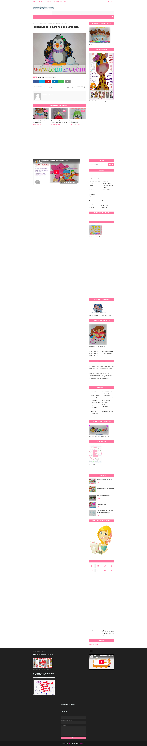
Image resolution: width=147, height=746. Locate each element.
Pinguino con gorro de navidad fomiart (76, 121)
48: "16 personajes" (94, 405)
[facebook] (106, 1)
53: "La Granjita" (106, 400)
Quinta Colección (93, 356)
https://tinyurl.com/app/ (95, 631)
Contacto (48, 1)
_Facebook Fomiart (94, 181)
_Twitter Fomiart (106, 183)
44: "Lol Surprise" (93, 413)
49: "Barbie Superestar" (105, 405)
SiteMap (104, 201)
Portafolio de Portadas (92, 204)
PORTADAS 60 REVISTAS (92, 189)
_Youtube (91, 185)
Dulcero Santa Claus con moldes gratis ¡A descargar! (59, 121)
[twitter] (109, 1)
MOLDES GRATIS (106, 190)
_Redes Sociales (106, 179)
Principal (35, 1)
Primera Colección (94, 351)
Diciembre (41, 77)
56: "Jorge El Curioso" (95, 395)
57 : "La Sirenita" (106, 395)
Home (91, 201)
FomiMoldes (92, 192)
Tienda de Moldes (107, 203)
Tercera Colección (94, 353)
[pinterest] (92, 570)
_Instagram (105, 181)
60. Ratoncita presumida (92, 392)
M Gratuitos (92, 194)
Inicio (34, 23)
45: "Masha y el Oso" (107, 411)
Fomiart (53, 94)
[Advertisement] (59, 147)
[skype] (98, 570)
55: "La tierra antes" (107, 398)
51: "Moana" (105, 402)
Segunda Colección (107, 351)
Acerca (41, 1)
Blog (69, 743)
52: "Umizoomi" (93, 400)
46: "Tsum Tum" (93, 411)
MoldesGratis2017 (107, 192)
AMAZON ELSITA (93, 644)
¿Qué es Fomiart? (94, 179)
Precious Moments (41, 23)
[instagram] (112, 1)
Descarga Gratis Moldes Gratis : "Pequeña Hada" (105, 504)
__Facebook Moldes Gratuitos (107, 186)
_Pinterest (91, 183)
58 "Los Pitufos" (105, 393)
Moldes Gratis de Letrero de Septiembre (104, 480)
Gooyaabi (82, 743)
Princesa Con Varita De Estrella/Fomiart (39, 121)
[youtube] (111, 570)
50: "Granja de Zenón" (95, 402)
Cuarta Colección (107, 353)
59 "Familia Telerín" (107, 391)
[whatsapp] (105, 566)
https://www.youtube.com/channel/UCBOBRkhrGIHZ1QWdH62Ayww (108, 632)
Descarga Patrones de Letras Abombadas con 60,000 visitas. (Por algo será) (105, 512)
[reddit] (111, 566)
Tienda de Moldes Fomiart (60, 1)
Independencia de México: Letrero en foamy (104, 496)
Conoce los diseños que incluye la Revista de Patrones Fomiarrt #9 (105, 488)
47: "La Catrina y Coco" (94, 408)
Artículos (104, 207)
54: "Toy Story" (93, 398)
